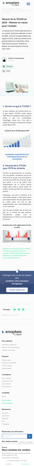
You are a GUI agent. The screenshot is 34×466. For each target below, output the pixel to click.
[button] (28, 4)
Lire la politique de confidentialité (10, 457)
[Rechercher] (29, 436)
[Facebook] (15, 309)
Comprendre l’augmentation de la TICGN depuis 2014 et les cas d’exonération (17, 156)
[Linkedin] (23, 309)
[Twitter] (19, 309)
